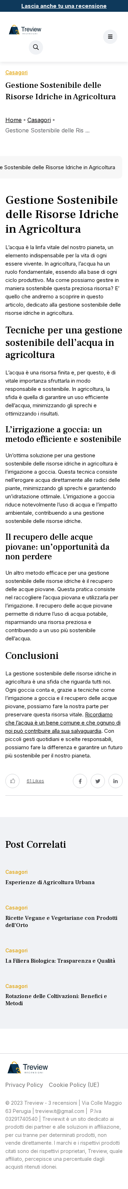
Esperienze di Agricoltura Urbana (50, 882)
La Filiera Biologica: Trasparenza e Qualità (60, 960)
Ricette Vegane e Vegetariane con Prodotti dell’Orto (61, 922)
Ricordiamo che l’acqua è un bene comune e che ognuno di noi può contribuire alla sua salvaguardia (63, 722)
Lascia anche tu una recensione (64, 5)
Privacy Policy (24, 1084)
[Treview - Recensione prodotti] (25, 29)
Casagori (39, 120)
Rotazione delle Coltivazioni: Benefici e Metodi (56, 1000)
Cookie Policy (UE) (74, 1084)
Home (13, 120)
